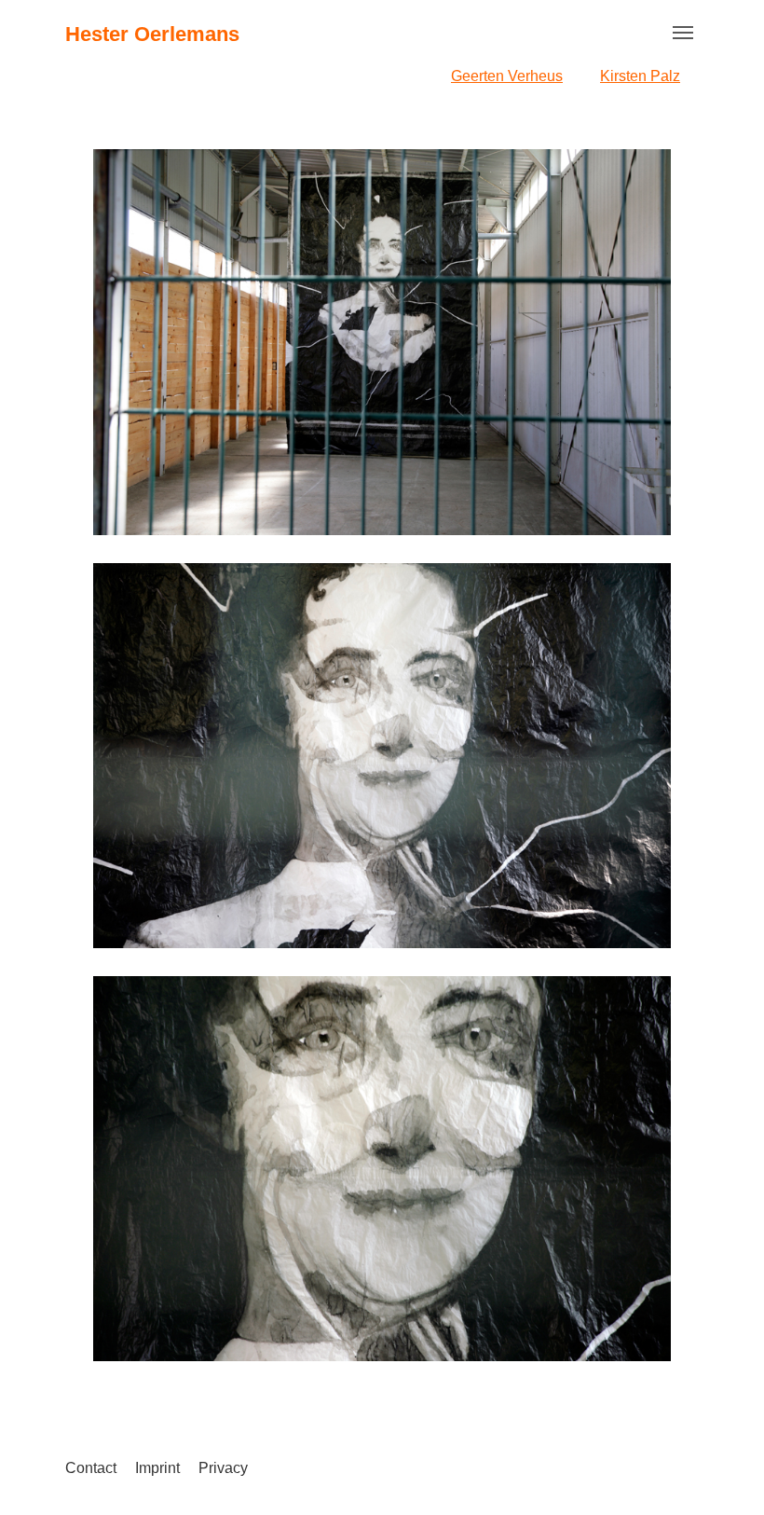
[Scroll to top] (723, 1474)
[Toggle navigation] (683, 32)
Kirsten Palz (640, 76)
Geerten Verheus (507, 76)
